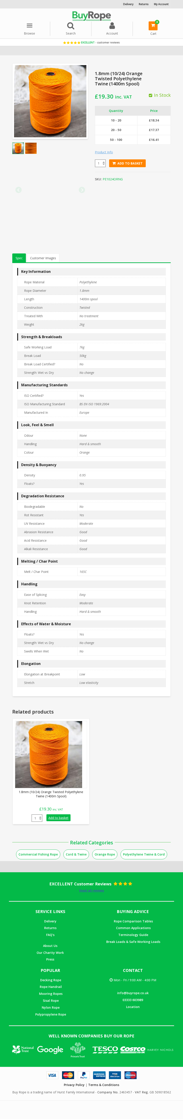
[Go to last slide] (18, 190)
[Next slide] (82, 190)
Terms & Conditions (103, 1085)
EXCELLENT (100, 42)
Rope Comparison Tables (133, 921)
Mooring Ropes (50, 993)
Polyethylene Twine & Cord (144, 854)
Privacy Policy (74, 1085)
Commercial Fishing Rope (38, 854)
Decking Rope (50, 980)
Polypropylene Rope (50, 1014)
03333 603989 (133, 1000)
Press (50, 959)
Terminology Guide (133, 935)
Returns (50, 928)
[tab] (19, 258)
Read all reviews (91, 890)
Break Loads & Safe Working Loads (133, 942)
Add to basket (130, 163)
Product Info (104, 152)
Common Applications (133, 928)
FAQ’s (50, 935)
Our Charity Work (50, 952)
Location (133, 1007)
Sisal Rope (51, 1000)
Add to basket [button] (58, 818)
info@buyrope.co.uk (133, 993)
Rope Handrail (51, 987)
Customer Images (43, 258)
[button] (18, 148)
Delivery (50, 921)
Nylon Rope (51, 1007)
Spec (19, 258)
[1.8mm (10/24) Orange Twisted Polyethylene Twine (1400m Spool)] (48, 754)
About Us (50, 946)
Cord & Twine (76, 854)
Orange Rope (105, 854)
